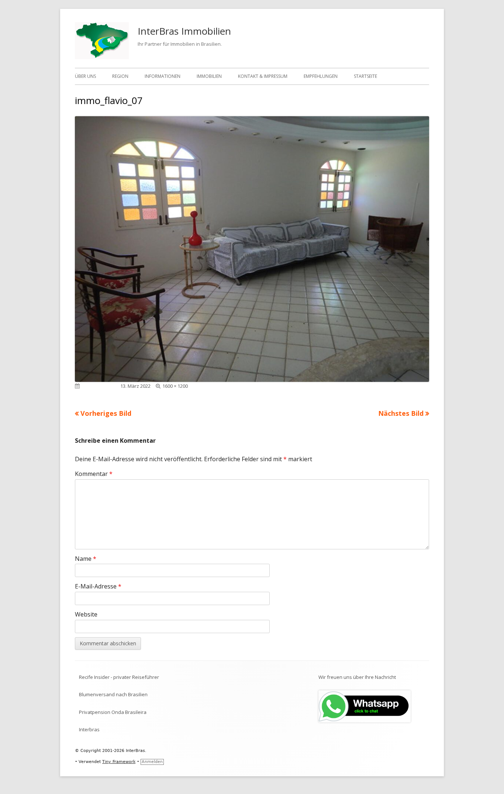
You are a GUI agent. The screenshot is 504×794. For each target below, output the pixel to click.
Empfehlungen (321, 76)
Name (85, 559)
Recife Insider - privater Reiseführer (119, 677)
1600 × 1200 (175, 386)
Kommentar (94, 474)
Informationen (162, 76)
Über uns (85, 76)
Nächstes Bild (401, 413)
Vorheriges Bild (105, 413)
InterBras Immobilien (184, 31)
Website (86, 614)
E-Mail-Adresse (98, 586)
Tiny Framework (118, 761)
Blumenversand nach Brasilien (113, 694)
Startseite (365, 76)
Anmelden (152, 761)
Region (120, 76)
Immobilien (209, 76)
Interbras (89, 729)
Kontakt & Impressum (262, 76)
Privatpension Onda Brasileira (112, 712)
